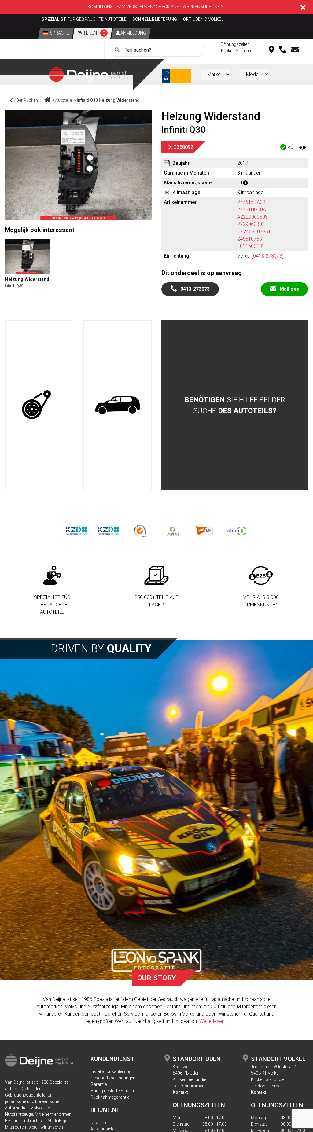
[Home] (47, 100)
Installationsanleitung (110, 1071)
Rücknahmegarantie (109, 1097)
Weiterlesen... (213, 1021)
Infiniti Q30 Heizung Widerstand (108, 100)
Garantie (98, 1084)
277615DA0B (251, 202)
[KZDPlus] (108, 530)
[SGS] (140, 530)
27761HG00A (251, 209)
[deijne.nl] (91, 74)
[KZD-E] (76, 530)
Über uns (99, 1122)
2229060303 (251, 224)
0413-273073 (267, 256)
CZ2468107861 (254, 231)
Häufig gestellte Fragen (112, 1090)
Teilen (93, 33)
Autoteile (63, 100)
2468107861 (251, 239)
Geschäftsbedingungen (112, 1077)
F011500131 (251, 246)
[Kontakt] (295, 50)
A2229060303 (252, 217)
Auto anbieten (103, 1128)
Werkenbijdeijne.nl (204, 6)
